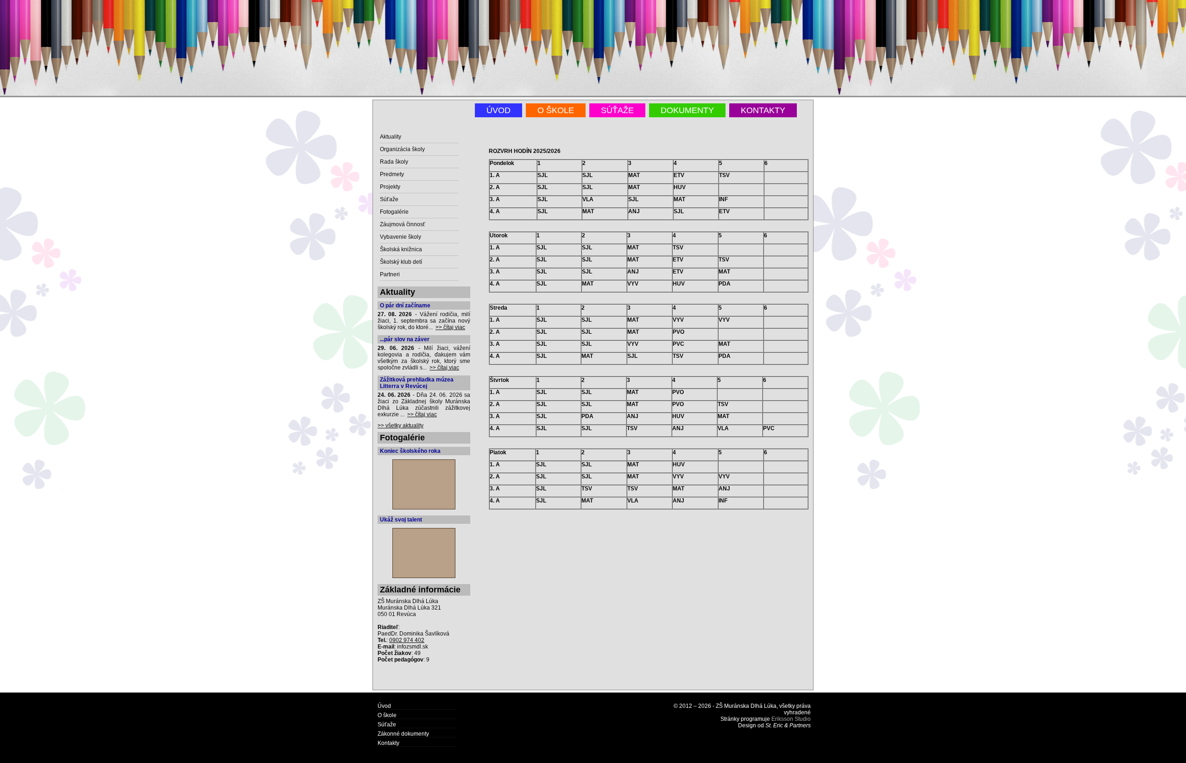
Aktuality (390, 137)
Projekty (390, 187)
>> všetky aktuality (400, 425)
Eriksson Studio (791, 719)
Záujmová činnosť (402, 224)
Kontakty (763, 110)
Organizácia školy (402, 149)
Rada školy (394, 162)
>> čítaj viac (450, 327)
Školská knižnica (401, 249)
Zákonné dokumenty (403, 734)
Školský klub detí (401, 262)
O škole (555, 110)
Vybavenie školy (400, 237)
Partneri (390, 274)
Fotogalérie (394, 212)
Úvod (498, 110)
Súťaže (617, 110)
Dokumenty (687, 110)
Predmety (392, 174)
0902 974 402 (406, 640)
